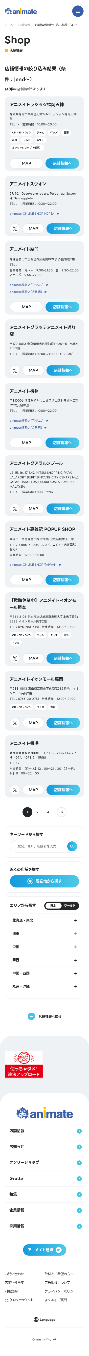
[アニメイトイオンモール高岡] (44, 701)
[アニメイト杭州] (44, 416)
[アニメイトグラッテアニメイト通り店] (44, 348)
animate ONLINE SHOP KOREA (32, 213)
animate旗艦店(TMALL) (27, 285)
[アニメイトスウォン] (44, 206)
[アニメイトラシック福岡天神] (44, 133)
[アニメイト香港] (44, 766)
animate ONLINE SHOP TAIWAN (33, 564)
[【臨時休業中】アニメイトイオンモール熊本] (44, 629)
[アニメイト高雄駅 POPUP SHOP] (44, 554)
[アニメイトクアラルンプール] (44, 485)
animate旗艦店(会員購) (26, 292)
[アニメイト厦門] (44, 277)
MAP (26, 163)
